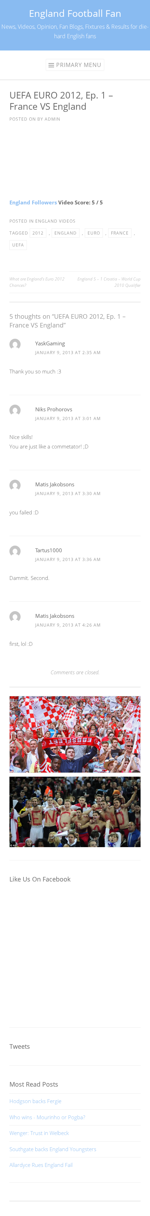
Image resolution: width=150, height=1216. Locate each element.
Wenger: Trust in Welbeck (39, 1132)
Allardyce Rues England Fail (41, 1164)
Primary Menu (79, 65)
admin (52, 119)
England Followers (33, 202)
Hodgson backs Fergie (35, 1100)
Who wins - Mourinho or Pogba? (47, 1117)
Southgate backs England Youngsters (52, 1149)
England (65, 233)
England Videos (55, 221)
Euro (94, 233)
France (120, 233)
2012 (38, 233)
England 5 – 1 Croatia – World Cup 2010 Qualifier (109, 282)
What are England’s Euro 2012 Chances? (37, 282)
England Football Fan (75, 13)
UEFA (18, 245)
